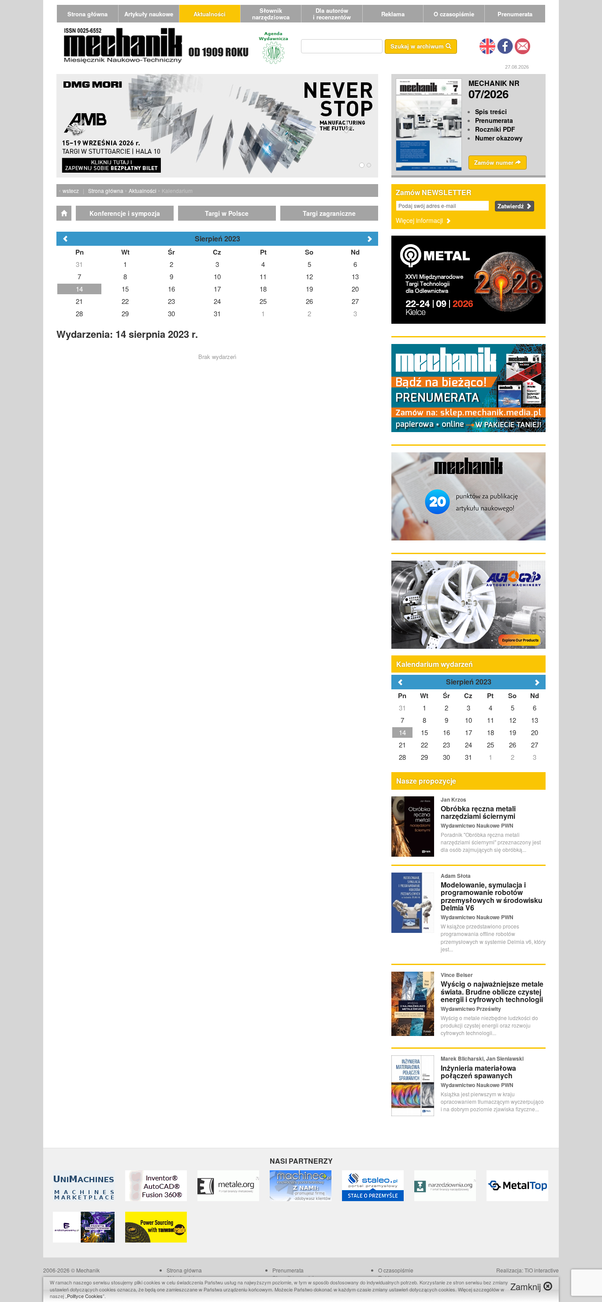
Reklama (393, 14)
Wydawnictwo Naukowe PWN (477, 825)
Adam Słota (456, 876)
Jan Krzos (453, 799)
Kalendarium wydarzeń (434, 664)
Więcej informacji (420, 220)
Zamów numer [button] (494, 162)
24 (468, 744)
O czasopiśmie (454, 14)
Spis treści (491, 111)
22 (424, 744)
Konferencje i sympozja (124, 213)
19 (512, 732)
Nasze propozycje (426, 781)
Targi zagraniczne (329, 213)
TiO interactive (541, 1270)
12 (512, 720)
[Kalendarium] (63, 213)
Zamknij (526, 1286)
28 (402, 757)
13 (534, 720)
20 (534, 732)
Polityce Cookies (85, 1295)
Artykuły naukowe (148, 14)
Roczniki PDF (495, 129)
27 (534, 744)
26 (512, 744)
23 (446, 744)
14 (402, 732)
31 (402, 707)
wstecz (71, 190)
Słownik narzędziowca (271, 13)
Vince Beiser (457, 975)
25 (490, 744)
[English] (487, 45)
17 (468, 732)
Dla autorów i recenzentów (332, 13)
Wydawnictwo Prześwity (471, 1009)
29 (424, 757)
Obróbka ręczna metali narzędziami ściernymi (478, 812)
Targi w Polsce (227, 213)
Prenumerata (515, 14)
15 (424, 732)
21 (402, 744)
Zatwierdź (512, 206)
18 (490, 732)
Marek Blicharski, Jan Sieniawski (482, 1058)
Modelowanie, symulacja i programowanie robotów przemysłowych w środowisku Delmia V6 (492, 896)
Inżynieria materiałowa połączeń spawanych (478, 1072)
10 (468, 720)
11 (490, 720)
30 (446, 757)
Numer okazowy (499, 137)
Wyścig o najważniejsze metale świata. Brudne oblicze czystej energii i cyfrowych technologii (492, 991)
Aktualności (209, 14)
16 (446, 732)
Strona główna (87, 14)
